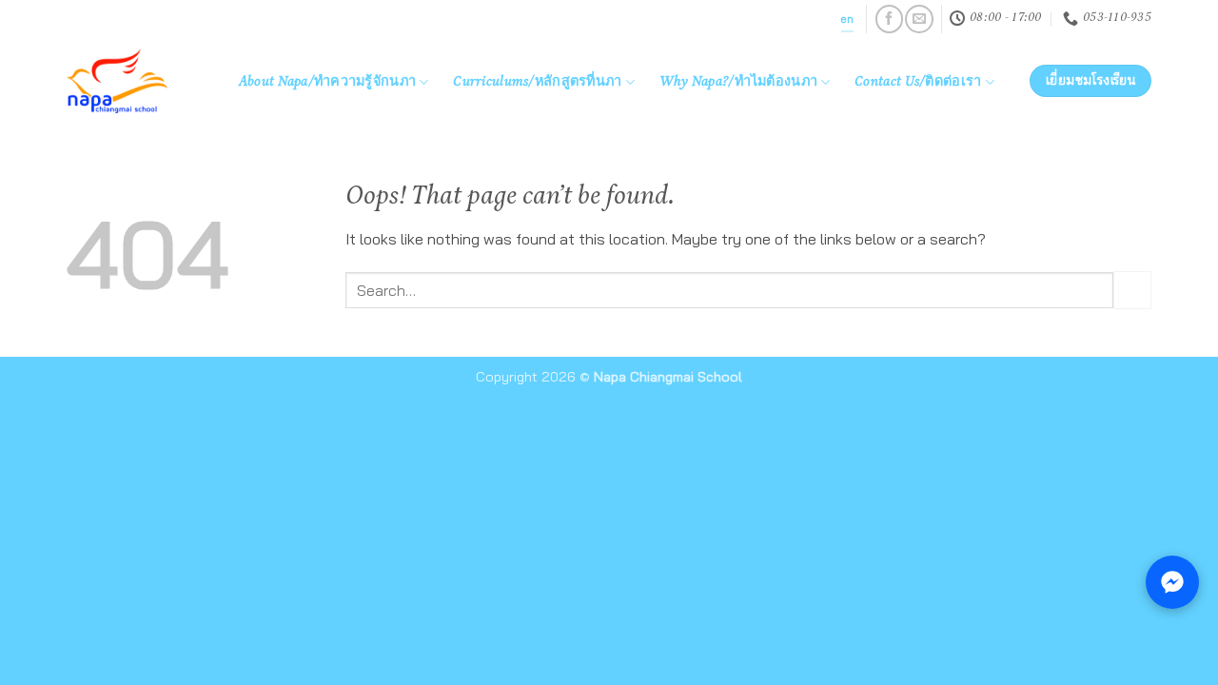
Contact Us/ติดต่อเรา (918, 82)
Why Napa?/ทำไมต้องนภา (738, 82)
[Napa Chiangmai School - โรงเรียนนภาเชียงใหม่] (132, 81)
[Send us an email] (919, 18)
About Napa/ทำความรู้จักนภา (327, 82)
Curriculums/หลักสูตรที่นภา (537, 82)
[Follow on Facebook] (889, 18)
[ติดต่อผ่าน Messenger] (1172, 582)
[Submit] (1132, 289)
